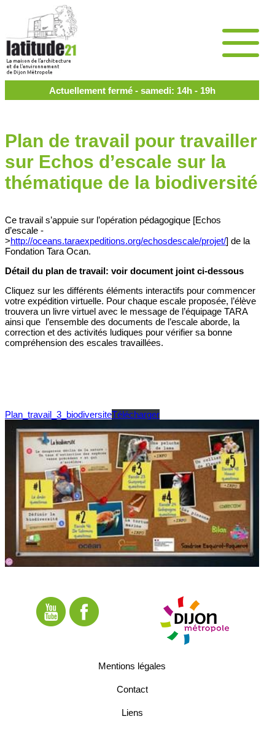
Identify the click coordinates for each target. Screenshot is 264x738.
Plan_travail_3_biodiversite (58, 414)
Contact (132, 688)
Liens (132, 712)
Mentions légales (132, 665)
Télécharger (136, 414)
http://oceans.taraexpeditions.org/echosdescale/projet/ (118, 241)
